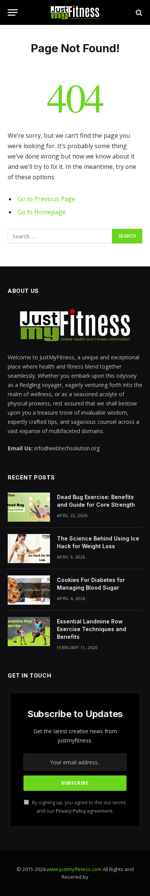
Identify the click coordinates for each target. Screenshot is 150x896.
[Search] (138, 12)
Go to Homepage (42, 212)
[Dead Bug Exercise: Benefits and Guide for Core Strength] (29, 507)
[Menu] (13, 12)
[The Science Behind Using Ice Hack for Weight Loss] (29, 548)
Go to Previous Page (46, 199)
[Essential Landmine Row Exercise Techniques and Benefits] (29, 631)
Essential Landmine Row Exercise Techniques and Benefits (91, 629)
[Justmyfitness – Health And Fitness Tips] (75, 12)
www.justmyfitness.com (74, 869)
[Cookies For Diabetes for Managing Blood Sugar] (29, 590)
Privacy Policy (71, 811)
